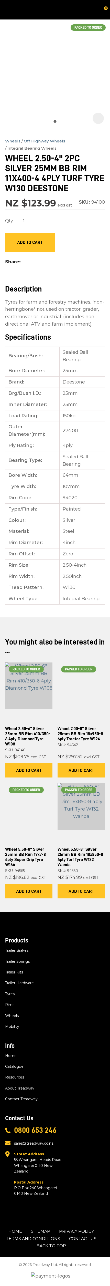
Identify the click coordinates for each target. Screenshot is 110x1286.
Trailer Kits (14, 972)
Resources (14, 1077)
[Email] (39, 262)
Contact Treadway (21, 1099)
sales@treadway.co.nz (33, 1143)
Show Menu (8, 9)
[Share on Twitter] (31, 262)
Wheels (12, 141)
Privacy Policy (76, 1231)
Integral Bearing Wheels (32, 148)
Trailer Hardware (19, 983)
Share (12, 262)
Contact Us (82, 1238)
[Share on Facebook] (24, 262)
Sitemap (40, 1231)
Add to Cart (30, 242)
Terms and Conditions (33, 1238)
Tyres (10, 994)
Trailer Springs (17, 961)
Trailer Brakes (16, 950)
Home (11, 1055)
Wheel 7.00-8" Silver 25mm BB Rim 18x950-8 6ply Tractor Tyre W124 (80, 733)
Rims (9, 1004)
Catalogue (14, 1066)
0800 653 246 (35, 1130)
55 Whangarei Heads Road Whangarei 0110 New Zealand (37, 1163)
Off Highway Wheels (44, 141)
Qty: (9, 221)
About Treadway (19, 1088)
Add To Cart (29, 770)
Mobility (12, 1026)
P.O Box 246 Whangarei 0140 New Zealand (35, 1188)
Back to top (51, 1245)
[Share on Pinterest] (47, 261)
